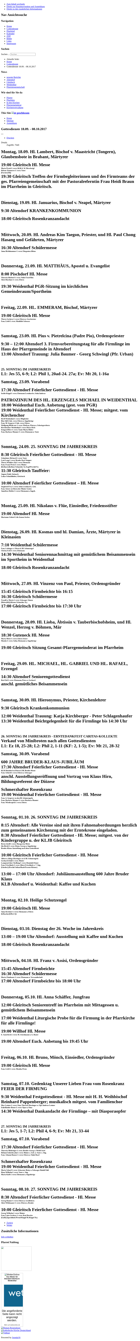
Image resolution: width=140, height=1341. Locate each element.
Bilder (9, 38)
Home (9, 26)
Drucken (10, 138)
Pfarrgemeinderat (14, 105)
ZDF (9, 36)
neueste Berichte (14, 77)
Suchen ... (5, 54)
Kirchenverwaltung (15, 107)
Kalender (10, 33)
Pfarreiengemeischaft (16, 87)
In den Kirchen (13, 102)
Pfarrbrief (11, 31)
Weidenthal (11, 84)
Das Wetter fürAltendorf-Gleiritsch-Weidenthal (12, 1279)
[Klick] (20, 112)
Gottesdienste (12, 29)
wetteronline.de (15, 1325)
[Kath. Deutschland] (16, 1330)
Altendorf (11, 80)
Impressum (11, 43)
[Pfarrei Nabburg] (16, 1270)
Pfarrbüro (11, 100)
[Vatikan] (5, 1333)
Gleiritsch (11, 82)
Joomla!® (16, 1337)
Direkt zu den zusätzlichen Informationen (24, 9)
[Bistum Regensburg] (10, 1328)
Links (9, 41)
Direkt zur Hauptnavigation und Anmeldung (26, 6)
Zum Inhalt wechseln (16, 4)
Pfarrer (9, 98)
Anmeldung (12, 123)
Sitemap (10, 121)
